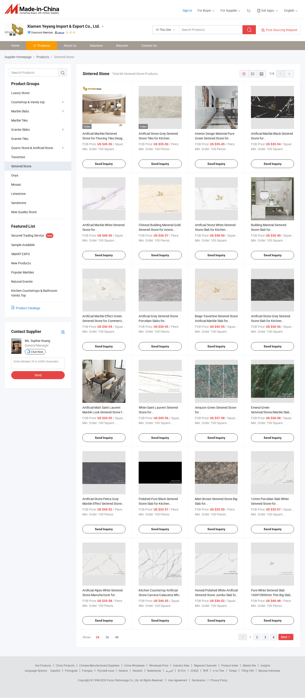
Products (44, 45)
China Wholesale (134, 665)
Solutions (96, 45)
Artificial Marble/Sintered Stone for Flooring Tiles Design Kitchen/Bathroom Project (103, 138)
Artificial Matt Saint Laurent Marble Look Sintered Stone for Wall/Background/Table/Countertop (107, 412)
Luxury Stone (20, 93)
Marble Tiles (19, 120)
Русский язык (105, 670)
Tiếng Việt (247, 670)
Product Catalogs (28, 308)
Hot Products (43, 665)
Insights (265, 665)
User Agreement (177, 680)
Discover (122, 45)
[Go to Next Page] (289, 73)
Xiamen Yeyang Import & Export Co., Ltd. (63, 26)
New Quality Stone (24, 212)
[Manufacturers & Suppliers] (33, 9)
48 (117, 637)
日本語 (194, 670)
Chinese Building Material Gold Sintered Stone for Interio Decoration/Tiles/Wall (160, 229)
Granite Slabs (20, 129)
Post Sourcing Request (281, 30)
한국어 (182, 670)
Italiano (123, 670)
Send (38, 375)
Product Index (229, 665)
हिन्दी (205, 670)
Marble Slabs (20, 111)
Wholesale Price (158, 665)
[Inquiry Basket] (249, 10)
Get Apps (268, 10)
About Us (70, 45)
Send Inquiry (104, 164)
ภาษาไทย (218, 670)
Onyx (14, 175)
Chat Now (37, 351)
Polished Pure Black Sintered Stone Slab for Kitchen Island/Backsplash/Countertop (160, 503)
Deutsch (137, 670)
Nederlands (154, 670)
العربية (169, 670)
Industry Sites (181, 665)
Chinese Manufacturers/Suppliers (99, 665)
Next (284, 637)
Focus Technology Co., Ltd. (123, 680)
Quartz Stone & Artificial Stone (32, 148)
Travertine (18, 157)
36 (107, 637)
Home (15, 45)
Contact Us (149, 45)
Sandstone (18, 203)
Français (87, 670)
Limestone (18, 193)
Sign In (187, 10)
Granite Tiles (19, 139)
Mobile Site (249, 665)
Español (55, 670)
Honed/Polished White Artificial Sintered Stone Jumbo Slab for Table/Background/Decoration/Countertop (224, 595)
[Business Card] (63, 332)
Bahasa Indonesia (269, 670)
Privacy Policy (218, 680)
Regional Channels (205, 665)
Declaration (199, 680)
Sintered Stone (21, 166)
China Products (65, 665)
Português (71, 670)
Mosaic (16, 184)
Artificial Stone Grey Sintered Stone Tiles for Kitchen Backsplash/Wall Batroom (158, 138)
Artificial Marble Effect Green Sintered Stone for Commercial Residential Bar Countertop (103, 321)
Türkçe (233, 670)
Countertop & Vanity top (28, 102)
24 (97, 637)
